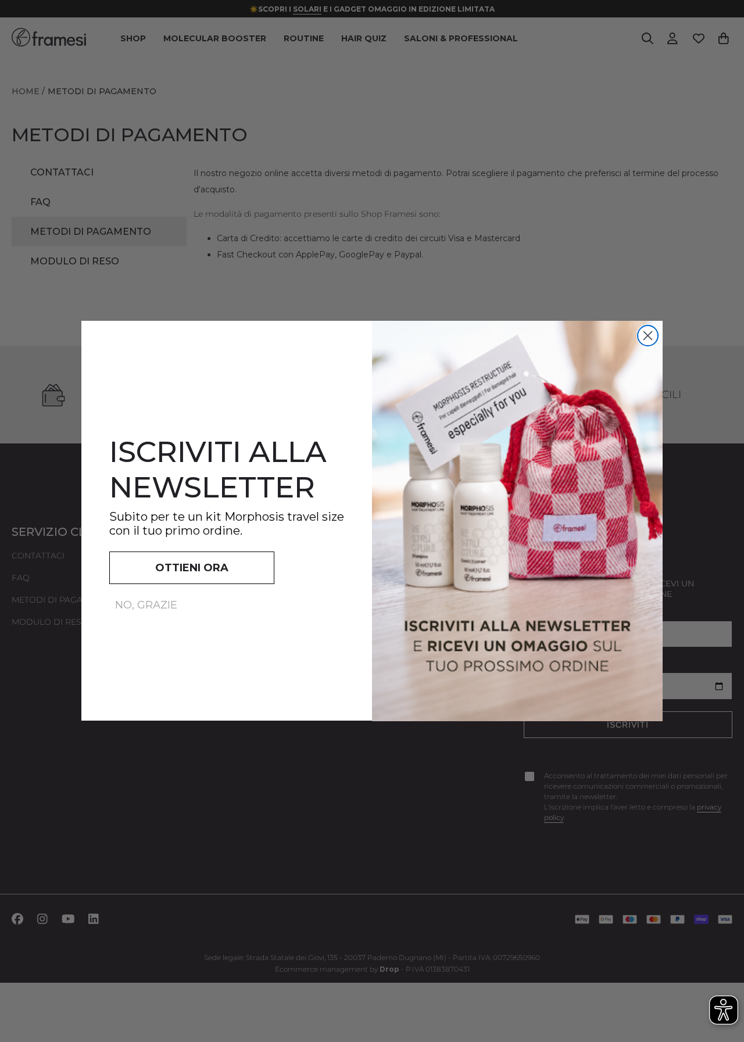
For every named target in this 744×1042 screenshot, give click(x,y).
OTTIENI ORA (191, 568)
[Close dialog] (648, 335)
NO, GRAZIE (146, 605)
